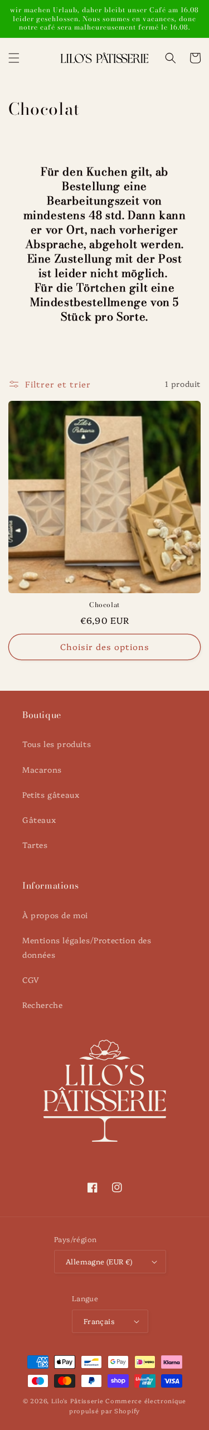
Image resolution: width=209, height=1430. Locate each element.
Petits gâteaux (50, 794)
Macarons (42, 769)
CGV (31, 979)
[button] (14, 58)
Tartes (35, 844)
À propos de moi (55, 914)
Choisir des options (104, 646)
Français (99, 1321)
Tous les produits (56, 743)
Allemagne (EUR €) (99, 1261)
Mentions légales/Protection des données (87, 946)
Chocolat (104, 604)
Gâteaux (39, 819)
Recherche (42, 1004)
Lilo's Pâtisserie (77, 1401)
